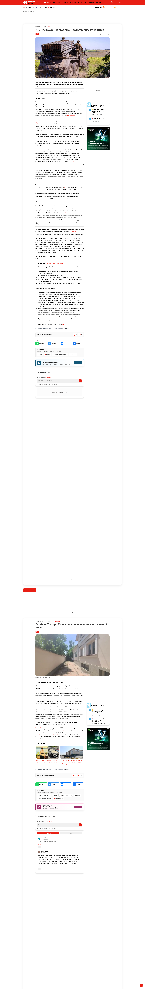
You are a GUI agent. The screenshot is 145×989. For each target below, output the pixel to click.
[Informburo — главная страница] (29, 3)
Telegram (72, 161)
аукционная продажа (44, 795)
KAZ (120, 2)
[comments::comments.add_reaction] (39, 847)
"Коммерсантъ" (75, 231)
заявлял (70, 199)
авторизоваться (48, 377)
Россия (40, 354)
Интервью (73, 2)
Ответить (41, 844)
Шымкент (77, 795)
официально (57, 621)
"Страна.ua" (39, 123)
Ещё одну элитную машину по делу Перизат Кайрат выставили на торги (47, 761)
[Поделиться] (141, 985)
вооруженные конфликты (60, 354)
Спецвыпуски (82, 2)
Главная (25, 11)
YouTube (98, 2)
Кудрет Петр (49, 621)
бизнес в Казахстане (66, 795)
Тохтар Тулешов (40, 728)
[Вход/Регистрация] (117, 3)
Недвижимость (59, 798)
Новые (71, 833)
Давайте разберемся (63, 2)
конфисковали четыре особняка (48, 734)
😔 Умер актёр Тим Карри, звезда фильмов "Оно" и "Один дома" (98, 111)
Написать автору (105, 34)
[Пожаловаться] (81, 837)
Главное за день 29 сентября (54, 263)
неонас (50, 26)
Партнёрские (91, 2)
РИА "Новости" (64, 212)
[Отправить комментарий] (80, 380)
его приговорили (61, 730)
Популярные (48, 833)
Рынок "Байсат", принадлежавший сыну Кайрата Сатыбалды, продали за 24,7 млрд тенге (71, 762)
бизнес (56, 795)
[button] (115, 7)
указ (65, 187)
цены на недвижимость (45, 798)
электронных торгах (50, 686)
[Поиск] (114, 3)
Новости (46, 2)
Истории (53, 2)
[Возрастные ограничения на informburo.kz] (111, 3)
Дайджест (73, 354)
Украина (48, 354)
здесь (63, 324)
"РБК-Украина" (70, 115)
